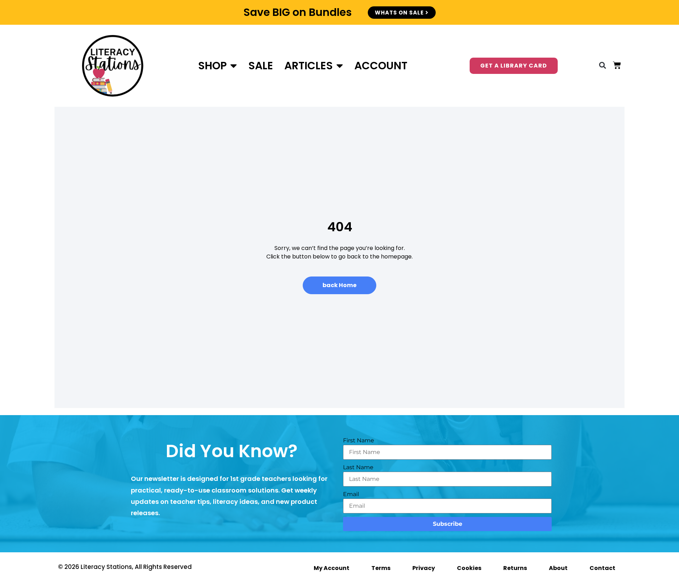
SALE (260, 65)
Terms (380, 568)
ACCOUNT (380, 65)
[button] (602, 65)
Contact (602, 568)
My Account (331, 568)
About (558, 568)
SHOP (212, 65)
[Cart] (617, 65)
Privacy (423, 568)
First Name (358, 440)
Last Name (358, 467)
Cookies (469, 568)
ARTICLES (308, 65)
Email (351, 494)
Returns (515, 568)
